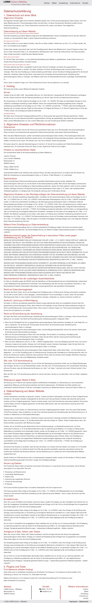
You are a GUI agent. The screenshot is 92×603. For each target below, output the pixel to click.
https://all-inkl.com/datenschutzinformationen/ (64, 97)
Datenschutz (83, 601)
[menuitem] (47, 3)
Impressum (73, 601)
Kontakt (85, 3)
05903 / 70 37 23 (46, 589)
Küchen (47, 3)
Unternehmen (75, 3)
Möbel (54, 3)
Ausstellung (63, 3)
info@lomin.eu (47, 591)
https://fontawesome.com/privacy (14, 580)
